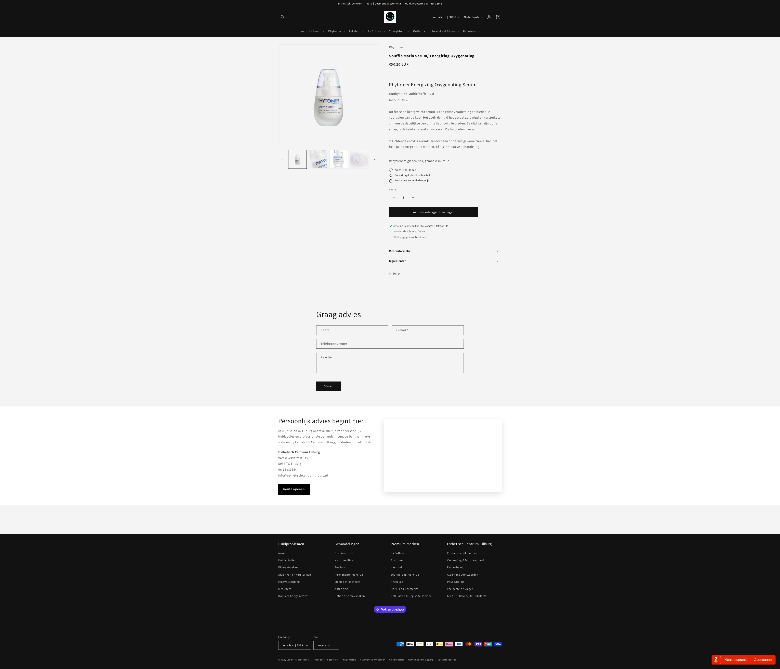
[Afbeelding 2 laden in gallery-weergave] (318, 159)
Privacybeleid (456, 582)
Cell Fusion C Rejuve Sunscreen (411, 596)
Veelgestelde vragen (460, 589)
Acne (281, 553)
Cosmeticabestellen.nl (299, 659)
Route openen (294, 489)
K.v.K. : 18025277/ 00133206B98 (467, 596)
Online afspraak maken (350, 596)
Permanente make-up (349, 574)
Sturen (329, 386)
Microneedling (344, 560)
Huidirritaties (287, 560)
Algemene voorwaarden (462, 574)
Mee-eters (284, 589)
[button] (282, 17)
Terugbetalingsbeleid (326, 659)
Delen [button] (397, 273)
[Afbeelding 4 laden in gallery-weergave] (359, 159)
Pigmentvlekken (288, 567)
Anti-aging (341, 589)
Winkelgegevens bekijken (409, 237)
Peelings (340, 567)
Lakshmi (396, 567)
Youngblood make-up (405, 574)
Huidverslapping (289, 582)
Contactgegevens (447, 659)
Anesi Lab (397, 582)
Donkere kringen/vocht (293, 596)
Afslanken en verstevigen (294, 574)
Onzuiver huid (344, 553)
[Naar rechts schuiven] (374, 159)
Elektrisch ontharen (348, 582)
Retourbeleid (455, 567)
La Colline (397, 553)
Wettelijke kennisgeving (421, 659)
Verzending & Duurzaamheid (465, 560)
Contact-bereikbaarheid (462, 553)
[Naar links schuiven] (282, 159)
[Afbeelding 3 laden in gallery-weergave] (338, 159)
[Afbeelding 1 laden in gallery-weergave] (297, 159)
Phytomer (397, 560)
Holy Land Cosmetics (404, 589)
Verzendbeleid (396, 659)
